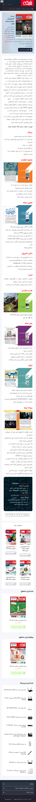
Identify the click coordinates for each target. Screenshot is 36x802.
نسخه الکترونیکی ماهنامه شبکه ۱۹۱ (25, 578)
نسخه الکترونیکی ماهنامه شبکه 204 (9, 20)
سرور (8, 799)
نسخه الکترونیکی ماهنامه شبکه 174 (11, 548)
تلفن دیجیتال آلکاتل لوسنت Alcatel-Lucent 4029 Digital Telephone (15, 735)
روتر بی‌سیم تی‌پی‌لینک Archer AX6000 (16, 717)
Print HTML (9, 515)
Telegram (26, 515)
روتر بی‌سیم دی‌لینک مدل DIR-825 (17, 762)
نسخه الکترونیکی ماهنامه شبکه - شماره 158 (25, 549)
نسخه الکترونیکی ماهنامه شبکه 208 (11, 578)
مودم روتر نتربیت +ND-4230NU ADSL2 (16, 708)
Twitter (18, 515)
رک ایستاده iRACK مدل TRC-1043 (17, 744)
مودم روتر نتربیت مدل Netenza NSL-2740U (15, 690)
